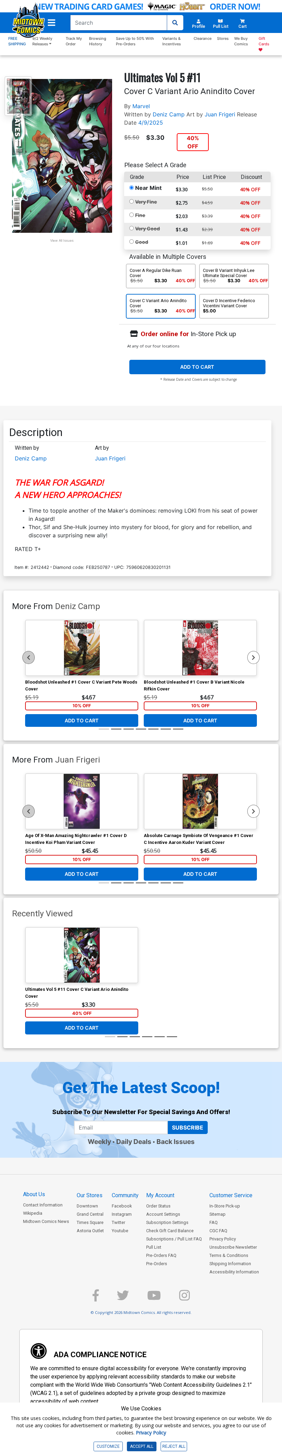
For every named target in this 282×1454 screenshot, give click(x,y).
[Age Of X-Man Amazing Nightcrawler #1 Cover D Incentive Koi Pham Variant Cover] (81, 801)
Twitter (118, 1222)
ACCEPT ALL (141, 1446)
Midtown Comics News (46, 1221)
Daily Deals (133, 1141)
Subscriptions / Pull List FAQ (174, 1238)
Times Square (90, 1222)
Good (141, 242)
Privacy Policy (222, 1238)
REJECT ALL (173, 1446)
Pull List (153, 1247)
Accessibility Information (234, 1271)
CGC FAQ (218, 1230)
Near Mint (148, 187)
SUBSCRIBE (187, 1127)
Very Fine (146, 202)
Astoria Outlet (90, 1230)
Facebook (122, 1206)
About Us (34, 1194)
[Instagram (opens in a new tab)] (184, 1298)
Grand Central (90, 1214)
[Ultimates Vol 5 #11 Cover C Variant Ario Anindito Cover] (81, 955)
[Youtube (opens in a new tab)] (154, 1298)
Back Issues (175, 1141)
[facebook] (95, 1298)
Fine (140, 215)
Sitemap (217, 1214)
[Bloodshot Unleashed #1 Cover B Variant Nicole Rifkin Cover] (200, 648)
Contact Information (43, 1204)
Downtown (87, 1206)
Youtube (120, 1230)
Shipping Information (230, 1263)
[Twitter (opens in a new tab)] (123, 1298)
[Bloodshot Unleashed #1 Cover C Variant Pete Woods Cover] (81, 648)
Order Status (158, 1206)
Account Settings (163, 1214)
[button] (51, 23)
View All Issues (62, 240)
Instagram (122, 1214)
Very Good (147, 228)
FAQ (213, 1222)
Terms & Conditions (228, 1255)
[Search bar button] (175, 22)
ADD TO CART (197, 367)
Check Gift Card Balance (170, 1230)
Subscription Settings (167, 1222)
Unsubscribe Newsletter (233, 1247)
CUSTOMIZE (108, 1446)
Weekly (99, 1141)
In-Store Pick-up (224, 1206)
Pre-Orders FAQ (161, 1255)
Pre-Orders (156, 1263)
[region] (28, 657)
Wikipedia (32, 1213)
